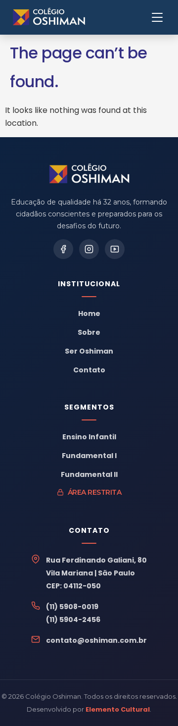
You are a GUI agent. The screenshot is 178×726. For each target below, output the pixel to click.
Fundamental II (89, 474)
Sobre (89, 332)
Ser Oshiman (89, 351)
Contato (89, 370)
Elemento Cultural (118, 709)
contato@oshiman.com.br (96, 640)
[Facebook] (63, 249)
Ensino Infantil (89, 437)
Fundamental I (89, 456)
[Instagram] (89, 249)
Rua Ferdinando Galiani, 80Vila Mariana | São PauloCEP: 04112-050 (96, 573)
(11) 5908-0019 (72, 607)
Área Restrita (95, 492)
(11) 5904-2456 (73, 619)
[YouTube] (115, 249)
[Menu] (157, 17)
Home (89, 313)
